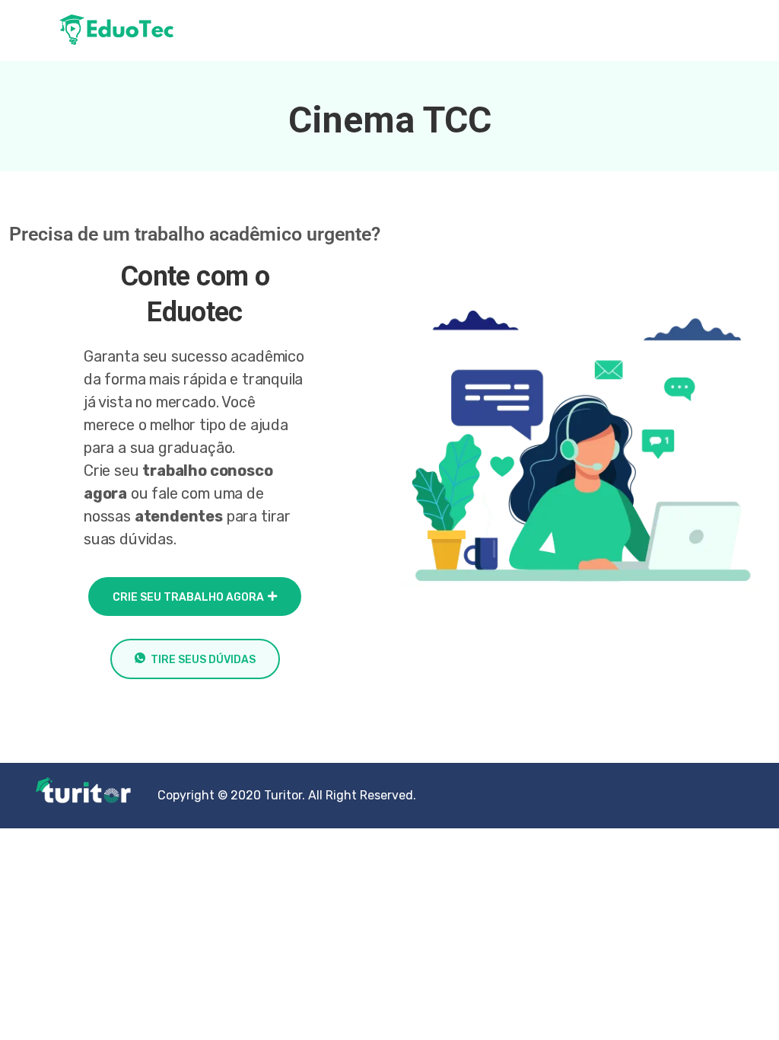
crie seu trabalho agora (188, 597)
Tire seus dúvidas (203, 659)
